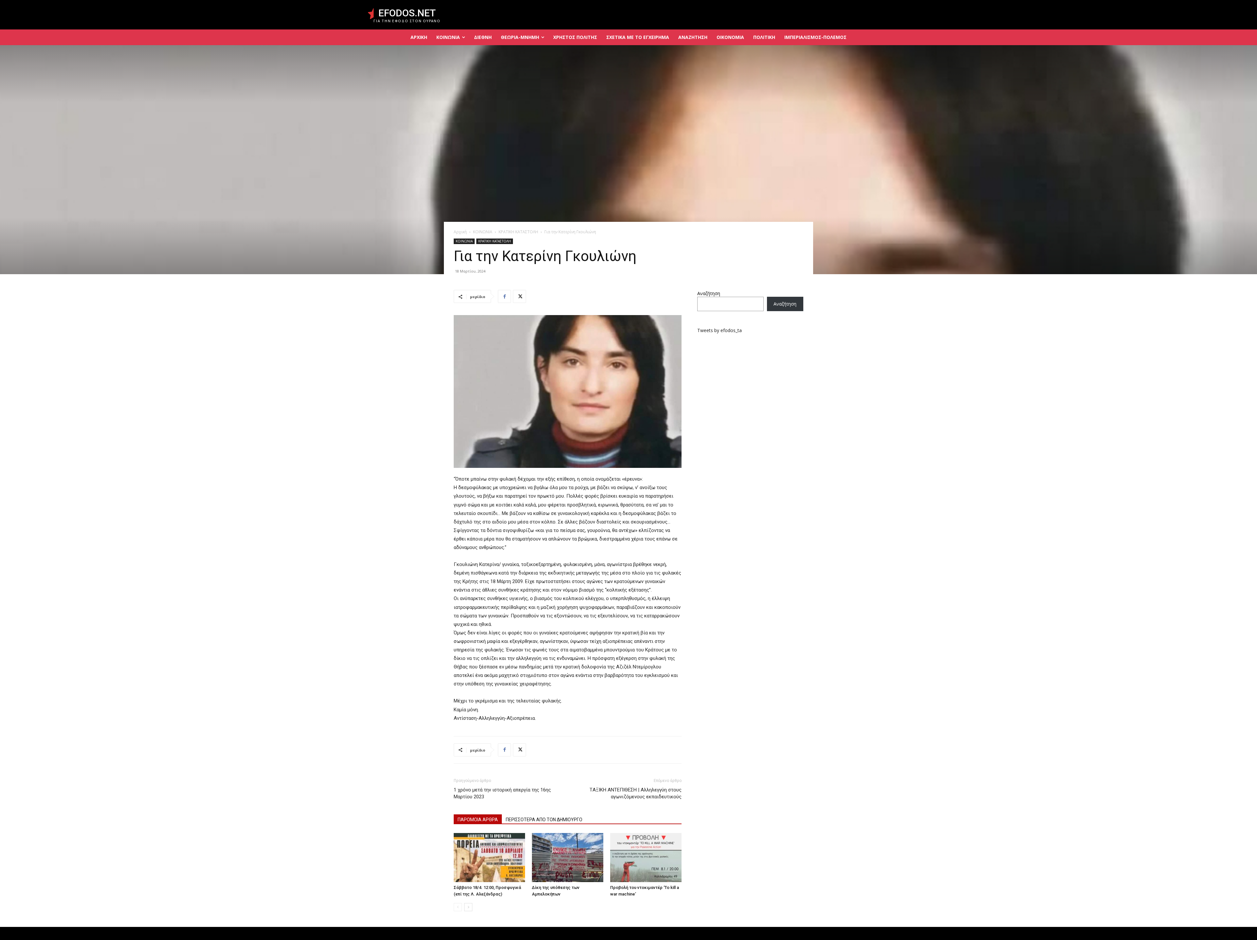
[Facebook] (504, 296)
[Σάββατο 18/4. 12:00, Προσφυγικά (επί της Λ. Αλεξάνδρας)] (489, 857)
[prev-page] (458, 907)
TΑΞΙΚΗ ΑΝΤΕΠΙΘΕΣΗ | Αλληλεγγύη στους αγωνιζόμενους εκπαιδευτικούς (636, 793)
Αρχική (460, 232)
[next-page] (468, 907)
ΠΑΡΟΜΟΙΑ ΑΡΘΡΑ (478, 819)
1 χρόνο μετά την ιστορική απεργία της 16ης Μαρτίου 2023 (502, 793)
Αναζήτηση (708, 293)
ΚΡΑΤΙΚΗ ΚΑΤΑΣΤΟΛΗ (518, 232)
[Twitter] (519, 296)
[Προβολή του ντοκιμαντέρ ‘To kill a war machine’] (646, 857)
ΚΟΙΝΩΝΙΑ (482, 232)
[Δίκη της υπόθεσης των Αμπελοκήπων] (567, 857)
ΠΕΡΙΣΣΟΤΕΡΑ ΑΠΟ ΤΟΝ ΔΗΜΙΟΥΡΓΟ (544, 819)
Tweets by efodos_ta (719, 330)
